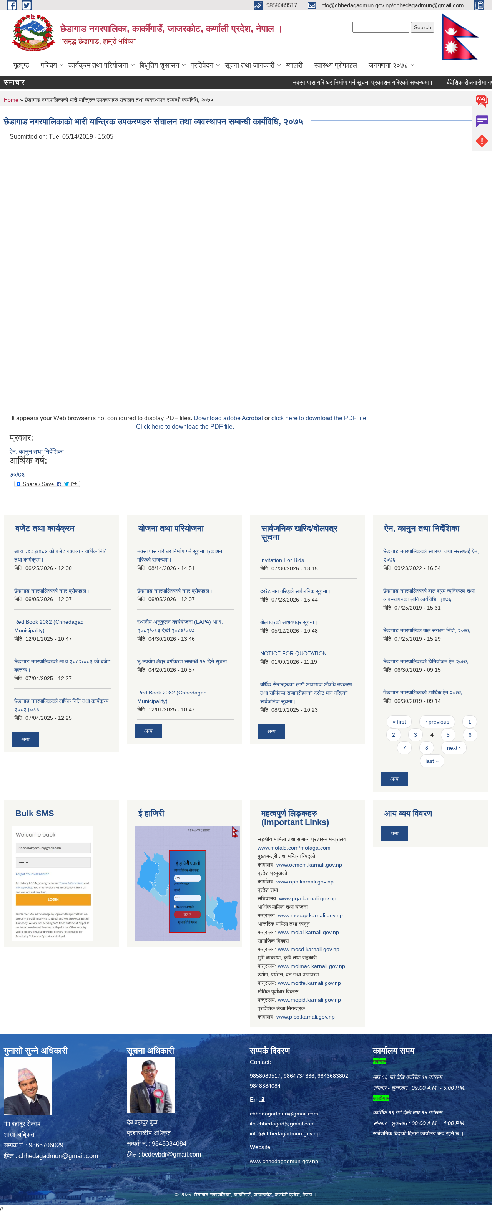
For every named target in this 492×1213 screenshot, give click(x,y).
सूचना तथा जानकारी (249, 65)
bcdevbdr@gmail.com (171, 1154)
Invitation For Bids (282, 560)
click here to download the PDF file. (319, 418)
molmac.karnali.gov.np (318, 966)
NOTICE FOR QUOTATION (293, 653)
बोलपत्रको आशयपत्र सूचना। (288, 622)
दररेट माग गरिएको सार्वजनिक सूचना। (295, 591)
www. (285, 898)
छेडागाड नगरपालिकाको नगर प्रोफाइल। (52, 591)
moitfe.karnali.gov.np (316, 983)
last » (432, 761)
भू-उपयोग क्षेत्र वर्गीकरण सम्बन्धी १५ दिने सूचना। (183, 661)
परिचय (49, 65)
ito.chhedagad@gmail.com (282, 1123)
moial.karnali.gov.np (315, 932)
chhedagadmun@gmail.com (58, 1156)
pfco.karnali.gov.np (312, 1017)
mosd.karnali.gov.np (315, 949)
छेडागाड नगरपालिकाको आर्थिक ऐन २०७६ (422, 692)
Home (11, 100)
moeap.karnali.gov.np (317, 915)
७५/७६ (17, 474)
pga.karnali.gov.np (314, 898)
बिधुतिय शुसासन (159, 65)
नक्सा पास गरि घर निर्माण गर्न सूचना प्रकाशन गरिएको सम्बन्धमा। (346, 82)
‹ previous (437, 722)
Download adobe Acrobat (229, 418)
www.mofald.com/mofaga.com (294, 848)
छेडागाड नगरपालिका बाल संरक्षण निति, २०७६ (426, 630)
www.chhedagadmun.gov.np (284, 1161)
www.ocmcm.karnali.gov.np (309, 865)
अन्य (25, 739)
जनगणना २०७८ (388, 65)
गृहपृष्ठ (21, 65)
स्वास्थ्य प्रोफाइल (335, 65)
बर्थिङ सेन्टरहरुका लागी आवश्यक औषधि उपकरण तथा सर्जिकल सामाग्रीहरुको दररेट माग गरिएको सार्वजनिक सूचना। (306, 692)
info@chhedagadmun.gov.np (285, 1133)
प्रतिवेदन (202, 65)
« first (399, 722)
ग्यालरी (294, 65)
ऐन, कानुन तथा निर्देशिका (37, 451)
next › (454, 748)
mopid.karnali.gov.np (316, 1000)
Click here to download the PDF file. (185, 426)
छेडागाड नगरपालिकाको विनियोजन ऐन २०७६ (425, 661)
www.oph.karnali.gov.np (305, 881)
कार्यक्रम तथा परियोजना (98, 65)
